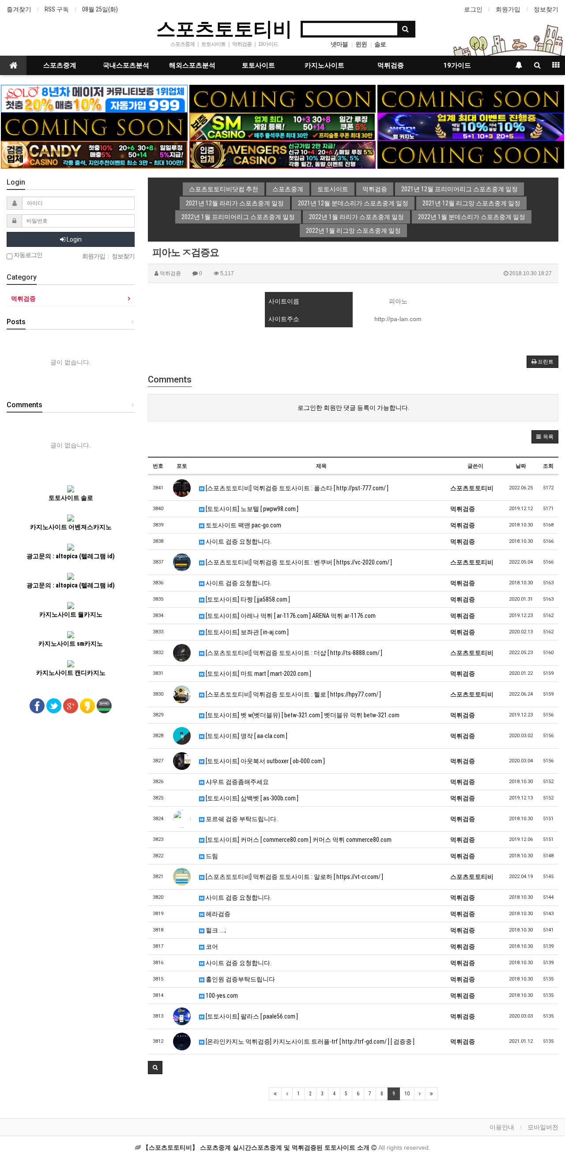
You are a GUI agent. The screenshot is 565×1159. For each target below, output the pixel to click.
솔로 (380, 44)
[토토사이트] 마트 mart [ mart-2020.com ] (257, 673)
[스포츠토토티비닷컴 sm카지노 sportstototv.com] (282, 126)
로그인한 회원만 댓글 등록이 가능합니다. (353, 407)
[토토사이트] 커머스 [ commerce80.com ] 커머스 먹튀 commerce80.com (298, 839)
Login (73, 239)
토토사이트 (258, 65)
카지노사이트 (324, 65)
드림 (211, 856)
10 (407, 1094)
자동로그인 (27, 255)
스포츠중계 (59, 65)
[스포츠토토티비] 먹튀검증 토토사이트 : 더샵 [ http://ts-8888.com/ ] (293, 652)
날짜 (521, 466)
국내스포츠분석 (126, 65)
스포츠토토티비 (224, 28)
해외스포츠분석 (192, 65)
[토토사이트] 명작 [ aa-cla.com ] (245, 735)
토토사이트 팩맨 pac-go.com (242, 525)
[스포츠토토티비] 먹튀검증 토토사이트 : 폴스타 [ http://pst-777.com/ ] (296, 488)
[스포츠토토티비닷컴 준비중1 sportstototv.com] (282, 98)
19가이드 (457, 65)
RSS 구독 (57, 9)
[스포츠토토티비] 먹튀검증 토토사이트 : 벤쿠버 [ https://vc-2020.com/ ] (298, 562)
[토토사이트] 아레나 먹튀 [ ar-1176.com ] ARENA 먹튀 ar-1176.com (290, 615)
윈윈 (361, 44)
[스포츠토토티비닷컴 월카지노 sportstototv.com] (470, 126)
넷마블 (339, 44)
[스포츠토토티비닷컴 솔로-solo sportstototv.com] (94, 98)
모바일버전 (542, 1127)
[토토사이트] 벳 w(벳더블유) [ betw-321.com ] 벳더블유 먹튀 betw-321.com (301, 715)
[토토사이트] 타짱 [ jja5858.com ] (247, 599)
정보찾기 (546, 9)
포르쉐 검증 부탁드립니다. (241, 818)
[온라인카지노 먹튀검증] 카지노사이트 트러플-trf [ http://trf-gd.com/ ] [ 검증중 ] (309, 1041)
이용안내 (502, 1127)
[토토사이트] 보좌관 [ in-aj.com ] (246, 632)
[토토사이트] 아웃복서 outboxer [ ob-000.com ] (264, 761)
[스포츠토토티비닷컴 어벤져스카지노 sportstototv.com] (282, 154)
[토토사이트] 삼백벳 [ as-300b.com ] (251, 798)
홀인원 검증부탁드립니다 (239, 979)
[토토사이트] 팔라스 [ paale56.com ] (251, 1016)
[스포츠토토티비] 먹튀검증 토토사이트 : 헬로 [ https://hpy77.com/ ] (292, 694)
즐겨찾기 (19, 9)
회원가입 (508, 9)
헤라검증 (217, 913)
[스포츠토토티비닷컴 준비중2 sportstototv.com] (470, 98)
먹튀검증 (390, 65)
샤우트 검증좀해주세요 (236, 781)
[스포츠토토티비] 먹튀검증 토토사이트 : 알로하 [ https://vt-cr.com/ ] (293, 876)
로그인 (473, 9)
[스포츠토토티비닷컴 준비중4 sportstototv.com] (94, 126)
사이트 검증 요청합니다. (237, 541)
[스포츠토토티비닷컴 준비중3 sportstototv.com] (470, 154)
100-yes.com (221, 995)
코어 (211, 946)
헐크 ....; (215, 930)
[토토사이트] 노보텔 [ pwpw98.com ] (251, 508)
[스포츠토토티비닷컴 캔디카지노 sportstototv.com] (94, 154)
